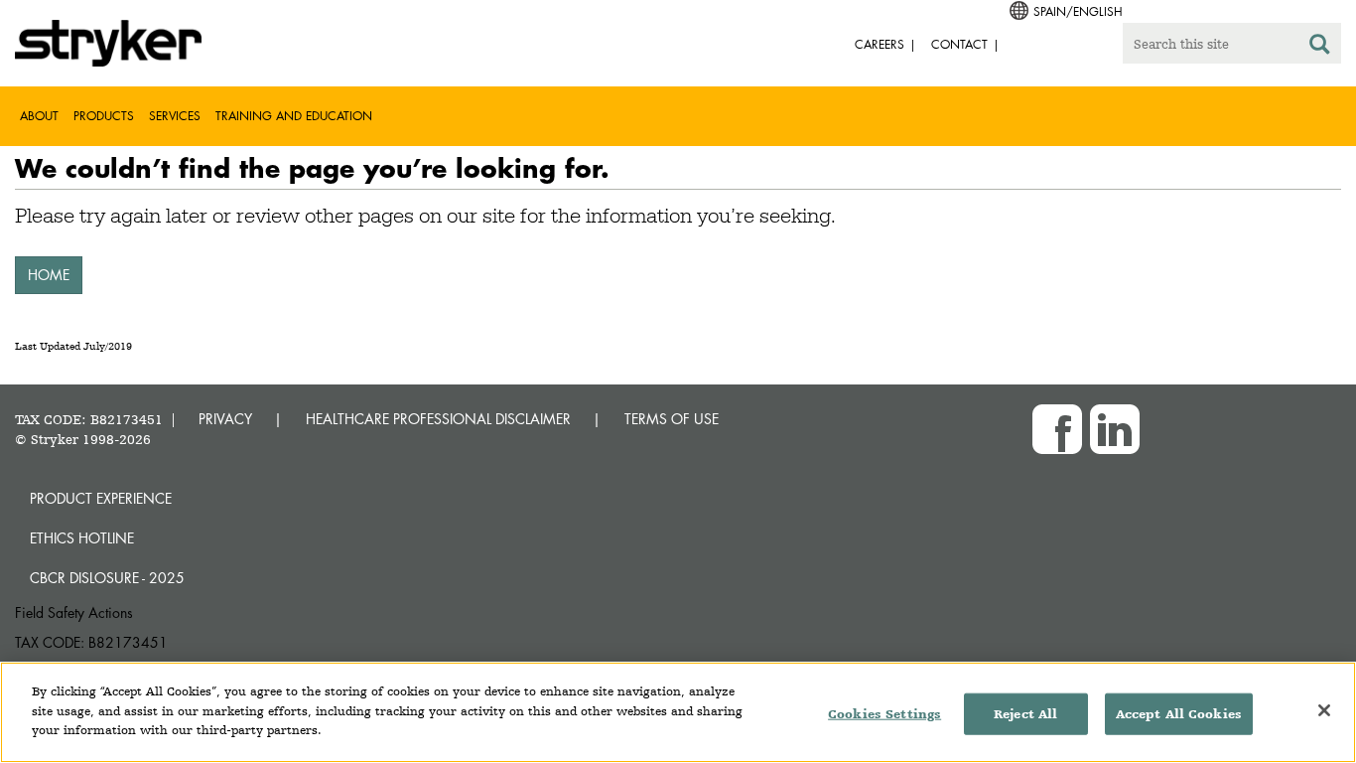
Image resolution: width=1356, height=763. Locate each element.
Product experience (101, 498)
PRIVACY (225, 418)
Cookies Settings (884, 713)
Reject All (1025, 713)
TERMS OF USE (671, 418)
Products (103, 115)
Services (175, 115)
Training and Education (293, 115)
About (39, 115)
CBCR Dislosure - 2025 (107, 577)
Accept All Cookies (1179, 713)
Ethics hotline (82, 538)
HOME (48, 274)
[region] (678, 712)
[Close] (1324, 710)
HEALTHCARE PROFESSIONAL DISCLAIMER (438, 418)
